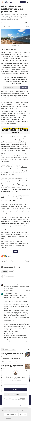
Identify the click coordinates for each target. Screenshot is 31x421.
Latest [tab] (6, 349)
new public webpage (14, 56)
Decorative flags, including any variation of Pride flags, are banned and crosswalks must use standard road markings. (11, 357)
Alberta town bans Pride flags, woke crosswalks (12, 354)
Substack (8, 418)
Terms (18, 411)
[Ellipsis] (29, 285)
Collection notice (25, 411)
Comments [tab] (4, 271)
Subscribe (22, 2)
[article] (15, 357)
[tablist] (7, 271)
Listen (27, 22)
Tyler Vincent (7, 293)
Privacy (14, 411)
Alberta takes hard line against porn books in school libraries (12, 366)
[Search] (28, 349)
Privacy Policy (15, 401)
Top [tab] (3, 349)
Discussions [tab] (12, 349)
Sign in (28, 2)
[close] (27, 371)
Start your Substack (12, 414)
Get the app (23, 414)
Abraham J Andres (8, 284)
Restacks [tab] (11, 271)
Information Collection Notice (18, 399)
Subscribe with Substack (16, 394)
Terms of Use (22, 398)
